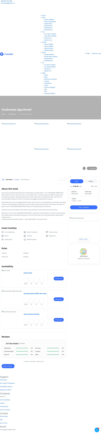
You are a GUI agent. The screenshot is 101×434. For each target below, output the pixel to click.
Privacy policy (4, 406)
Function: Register (49, 87)
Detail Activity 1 (48, 48)
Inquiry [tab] (91, 181)
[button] (90, 53)
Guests (74, 199)
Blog (45, 77)
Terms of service (5, 410)
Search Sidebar (48, 46)
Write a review (7, 366)
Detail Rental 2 (48, 60)
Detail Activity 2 (48, 50)
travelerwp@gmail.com (8, 3)
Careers (2, 403)
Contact (46, 81)
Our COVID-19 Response (7, 383)
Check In (74, 192)
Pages (44, 73)
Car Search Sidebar (50, 67)
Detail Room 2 (48, 30)
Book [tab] (76, 181)
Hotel (43, 17)
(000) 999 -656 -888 (6, 1)
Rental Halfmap (49, 54)
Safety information (5, 390)
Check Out (88, 192)
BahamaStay (83, 256)
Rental (44, 52)
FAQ (45, 89)
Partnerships (4, 416)
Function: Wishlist (49, 93)
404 (45, 91)
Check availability (84, 207)
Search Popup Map (50, 21)
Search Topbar (48, 44)
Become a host (96, 53)
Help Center (3, 380)
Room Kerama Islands (31, 314)
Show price (58, 278)
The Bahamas (12, 114)
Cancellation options (6, 386)
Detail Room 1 (48, 28)
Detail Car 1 (47, 69)
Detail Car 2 (47, 71)
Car (43, 63)
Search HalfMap (49, 19)
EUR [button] (87, 53)
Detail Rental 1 (48, 58)
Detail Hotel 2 (48, 26)
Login (46, 85)
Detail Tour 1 (48, 38)
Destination (47, 83)
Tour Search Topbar (50, 34)
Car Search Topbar (49, 65)
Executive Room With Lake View (35, 293)
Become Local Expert (50, 79)
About (46, 75)
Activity (44, 42)
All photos (93, 168)
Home (44, 15)
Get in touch (3, 423)
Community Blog (5, 400)
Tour (43, 32)
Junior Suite (28, 273)
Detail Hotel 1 (48, 23)
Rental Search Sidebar (51, 56)
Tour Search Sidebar (50, 36)
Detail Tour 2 (48, 40)
